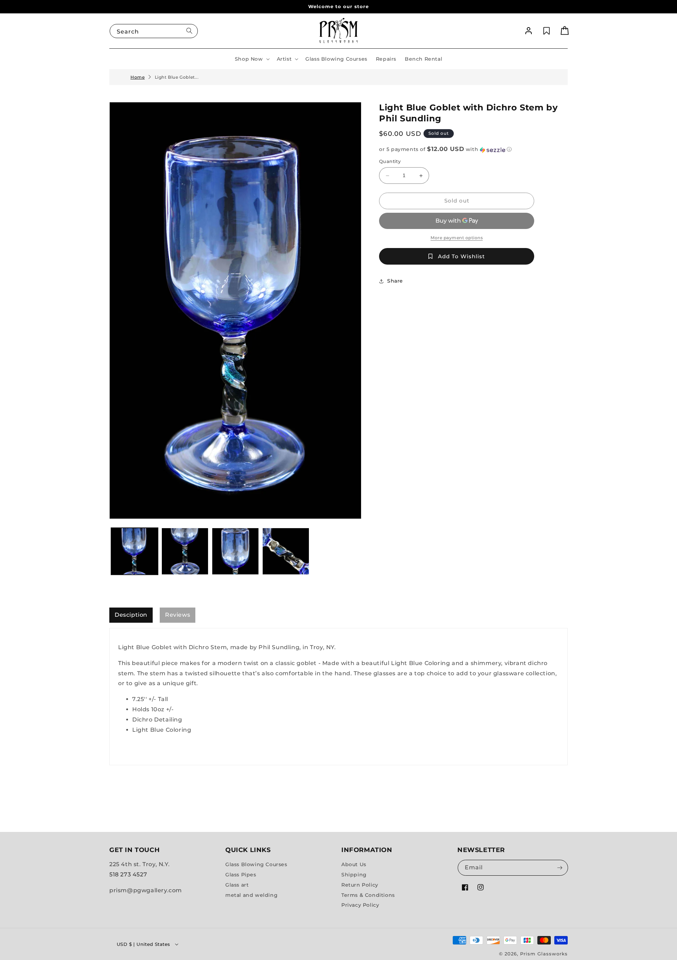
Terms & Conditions (368, 895)
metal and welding (251, 895)
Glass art (237, 885)
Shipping (354, 874)
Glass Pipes (240, 874)
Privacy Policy (360, 905)
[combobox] (154, 31)
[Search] (189, 31)
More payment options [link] (457, 237)
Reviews (177, 614)
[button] (252, 59)
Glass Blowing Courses (256, 864)
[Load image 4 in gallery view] (285, 551)
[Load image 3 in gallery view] (235, 551)
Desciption (131, 614)
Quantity (390, 161)
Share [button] (395, 281)
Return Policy (359, 885)
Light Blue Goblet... (177, 77)
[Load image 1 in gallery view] (134, 551)
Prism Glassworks (544, 953)
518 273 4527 (128, 874)
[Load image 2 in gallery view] (184, 551)
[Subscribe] (559, 867)
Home (137, 77)
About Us (353, 864)
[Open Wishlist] (546, 31)
